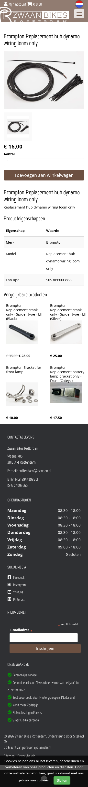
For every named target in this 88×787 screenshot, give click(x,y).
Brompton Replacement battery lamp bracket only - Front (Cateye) (67, 374)
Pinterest (18, 599)
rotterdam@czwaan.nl (35, 470)
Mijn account (17, 4)
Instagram (19, 585)
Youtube (17, 592)
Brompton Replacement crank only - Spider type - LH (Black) (24, 312)
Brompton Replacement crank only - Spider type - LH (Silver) (68, 312)
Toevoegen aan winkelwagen (44, 175)
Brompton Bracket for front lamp (24, 369)
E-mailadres (21, 630)
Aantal (9, 154)
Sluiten (62, 780)
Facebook (18, 577)
